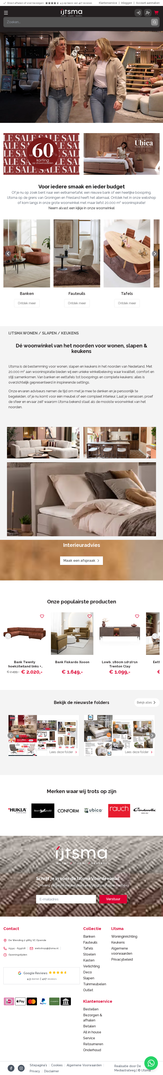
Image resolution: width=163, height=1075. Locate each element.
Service (89, 1038)
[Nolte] (123, 810)
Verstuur (113, 899)
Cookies (57, 1065)
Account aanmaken (148, 3)
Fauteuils (90, 942)
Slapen (88, 978)
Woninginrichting (124, 936)
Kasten (88, 960)
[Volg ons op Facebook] (11, 1068)
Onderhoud (92, 1050)
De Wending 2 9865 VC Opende (27, 940)
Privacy (35, 1071)
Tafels (88, 948)
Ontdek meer (27, 303)
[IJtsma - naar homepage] (71, 13)
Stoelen (89, 954)
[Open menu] (6, 13)
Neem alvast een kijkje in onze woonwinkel (81, 208)
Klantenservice (108, 3)
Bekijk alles (144, 702)
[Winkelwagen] (156, 13)
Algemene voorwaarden (121, 951)
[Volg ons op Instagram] (21, 1068)
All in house (92, 1032)
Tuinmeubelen (93, 984)
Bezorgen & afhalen (92, 1017)
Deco (87, 972)
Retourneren (93, 1044)
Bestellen (90, 1009)
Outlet (88, 990)
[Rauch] (72, 810)
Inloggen (126, 3)
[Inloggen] (138, 13)
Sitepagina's (38, 1065)
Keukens (118, 942)
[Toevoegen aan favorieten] (42, 616)
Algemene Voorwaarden (84, 1065)
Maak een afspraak (79, 561)
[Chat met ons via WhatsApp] (151, 1063)
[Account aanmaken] (148, 13)
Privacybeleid (122, 959)
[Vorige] (8, 254)
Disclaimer (51, 1071)
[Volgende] (155, 254)
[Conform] (21, 810)
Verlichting (91, 966)
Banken (89, 936)
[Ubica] (46, 810)
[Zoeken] (154, 22)
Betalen (89, 1026)
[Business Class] (148, 810)
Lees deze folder (61, 752)
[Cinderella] (97, 810)
